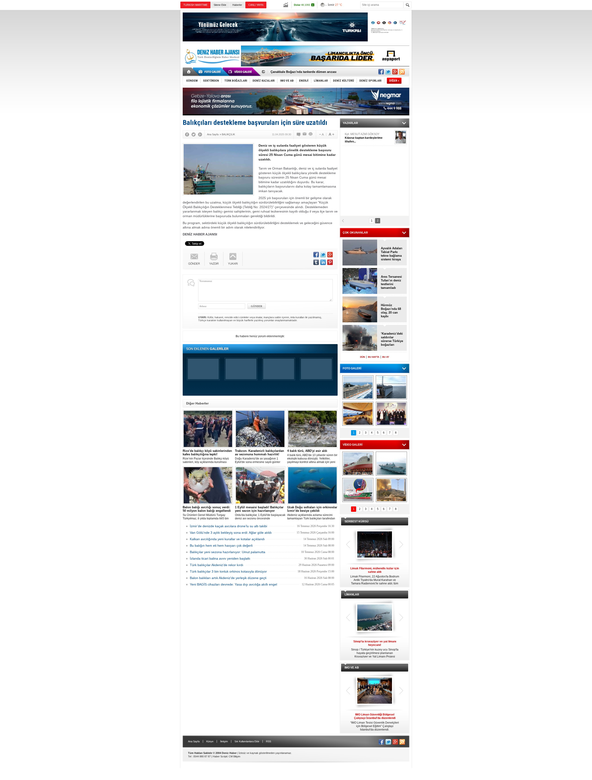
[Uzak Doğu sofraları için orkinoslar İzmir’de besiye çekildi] (312, 485)
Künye (209, 741)
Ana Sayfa (194, 741)
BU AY (385, 357)
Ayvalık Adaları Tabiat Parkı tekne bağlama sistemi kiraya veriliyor (391, 254)
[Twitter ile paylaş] (388, 71)
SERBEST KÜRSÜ (357, 521)
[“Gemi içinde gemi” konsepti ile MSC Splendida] (357, 387)
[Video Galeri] (240, 72)
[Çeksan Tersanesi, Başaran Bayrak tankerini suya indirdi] (357, 464)
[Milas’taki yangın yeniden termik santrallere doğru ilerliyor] (391, 490)
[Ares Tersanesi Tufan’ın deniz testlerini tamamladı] (359, 281)
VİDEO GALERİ (352, 444)
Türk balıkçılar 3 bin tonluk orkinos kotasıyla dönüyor (228, 571)
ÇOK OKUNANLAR (355, 232)
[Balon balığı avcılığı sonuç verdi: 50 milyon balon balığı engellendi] (208, 485)
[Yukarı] (233, 259)
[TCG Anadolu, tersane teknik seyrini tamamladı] (391, 464)
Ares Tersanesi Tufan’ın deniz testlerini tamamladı (391, 282)
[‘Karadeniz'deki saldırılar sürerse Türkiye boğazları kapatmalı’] (359, 338)
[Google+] (200, 134)
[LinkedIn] (323, 262)
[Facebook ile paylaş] (381, 71)
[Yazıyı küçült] (321, 134)
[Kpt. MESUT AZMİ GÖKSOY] (401, 137)
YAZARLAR (350, 123)
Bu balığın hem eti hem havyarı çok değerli (221, 545)
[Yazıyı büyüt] (331, 134)
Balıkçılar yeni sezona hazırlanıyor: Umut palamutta (227, 552)
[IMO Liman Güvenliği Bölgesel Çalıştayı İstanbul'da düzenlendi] (374, 691)
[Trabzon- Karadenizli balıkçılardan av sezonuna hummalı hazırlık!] (260, 429)
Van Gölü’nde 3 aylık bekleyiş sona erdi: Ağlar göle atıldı (231, 532)
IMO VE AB (352, 667)
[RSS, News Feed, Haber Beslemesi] (402, 71)
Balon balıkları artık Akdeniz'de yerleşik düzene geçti (228, 578)
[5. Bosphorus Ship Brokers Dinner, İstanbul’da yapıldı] (391, 414)
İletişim (224, 741)
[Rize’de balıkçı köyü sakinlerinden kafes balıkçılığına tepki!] (208, 429)
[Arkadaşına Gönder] (305, 134)
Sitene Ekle (220, 4)
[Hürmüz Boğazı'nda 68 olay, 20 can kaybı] (359, 309)
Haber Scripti (220, 756)
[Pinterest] (330, 262)
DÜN (362, 357)
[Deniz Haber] (211, 66)
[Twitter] (193, 134)
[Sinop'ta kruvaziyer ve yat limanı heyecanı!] (374, 617)
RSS (268, 741)
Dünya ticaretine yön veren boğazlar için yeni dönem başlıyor (315, 72)
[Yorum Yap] (299, 134)
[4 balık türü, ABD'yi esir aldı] (312, 429)
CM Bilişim (234, 756)
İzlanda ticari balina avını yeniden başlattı (220, 558)
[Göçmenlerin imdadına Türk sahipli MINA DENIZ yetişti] (357, 490)
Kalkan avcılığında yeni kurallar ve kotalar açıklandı (227, 539)
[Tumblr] (316, 262)
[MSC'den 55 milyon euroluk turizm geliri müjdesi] (357, 414)
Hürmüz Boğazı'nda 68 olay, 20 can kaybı (391, 310)
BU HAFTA (373, 357)
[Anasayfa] (189, 72)
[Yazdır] (311, 134)
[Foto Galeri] (210, 72)
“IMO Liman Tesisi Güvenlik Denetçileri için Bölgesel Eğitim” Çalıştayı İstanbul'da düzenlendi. (374, 722)
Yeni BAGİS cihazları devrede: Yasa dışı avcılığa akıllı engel (233, 584)
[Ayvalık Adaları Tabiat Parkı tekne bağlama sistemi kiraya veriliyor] (359, 253)
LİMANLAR (352, 594)
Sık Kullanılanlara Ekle (246, 741)
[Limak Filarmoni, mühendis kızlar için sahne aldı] (374, 544)
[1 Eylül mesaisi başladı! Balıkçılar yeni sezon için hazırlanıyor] (260, 485)
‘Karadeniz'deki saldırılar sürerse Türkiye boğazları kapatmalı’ (392, 339)
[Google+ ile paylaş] (395, 71)
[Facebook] (187, 134)
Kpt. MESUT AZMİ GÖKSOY (363, 138)
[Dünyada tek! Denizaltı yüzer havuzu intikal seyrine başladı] (391, 387)
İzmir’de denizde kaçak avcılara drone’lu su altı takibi (228, 526)
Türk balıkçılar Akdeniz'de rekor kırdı (216, 565)
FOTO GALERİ (352, 368)
